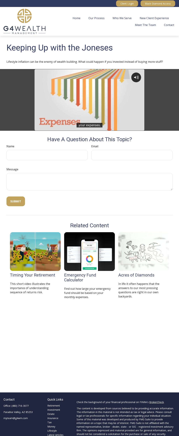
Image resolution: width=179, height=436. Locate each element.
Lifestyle (52, 430)
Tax (49, 422)
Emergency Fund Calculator (80, 277)
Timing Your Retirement (32, 275)
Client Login (127, 3)
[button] (76, 17)
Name (10, 146)
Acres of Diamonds (136, 275)
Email (94, 146)
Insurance (52, 418)
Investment (53, 409)
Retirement (53, 405)
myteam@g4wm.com (15, 418)
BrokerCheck (156, 402)
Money (51, 426)
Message (12, 169)
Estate (51, 414)
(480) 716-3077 (20, 405)
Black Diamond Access (158, 3)
